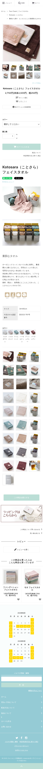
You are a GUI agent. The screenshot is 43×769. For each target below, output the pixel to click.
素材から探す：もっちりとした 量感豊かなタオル (25, 18)
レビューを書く (23, 550)
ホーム (3, 11)
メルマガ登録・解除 (11, 742)
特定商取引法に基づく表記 (32, 156)
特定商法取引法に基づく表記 (29, 742)
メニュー (8, 3)
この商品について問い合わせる (30, 529)
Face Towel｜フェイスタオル (18, 11)
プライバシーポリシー (21, 746)
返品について (36, 152)
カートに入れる (22, 147)
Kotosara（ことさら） (16, 15)
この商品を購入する (21, 497)
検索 (23, 3)
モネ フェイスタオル (32, 588)
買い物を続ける (35, 533)
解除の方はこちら (35, 691)
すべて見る (36, 83)
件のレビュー (8, 182)
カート (37, 3)
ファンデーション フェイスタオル (10, 588)
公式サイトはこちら (21, 750)
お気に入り (22, 101)
